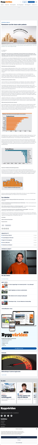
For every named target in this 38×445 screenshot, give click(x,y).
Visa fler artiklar (3, 374)
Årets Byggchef (28, 4)
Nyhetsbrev (3, 421)
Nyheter (2, 4)
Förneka (19, 439)
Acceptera (19, 437)
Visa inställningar (19, 442)
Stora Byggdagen (20, 4)
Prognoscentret (8, 225)
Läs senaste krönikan (4, 278)
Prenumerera (3, 424)
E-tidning (2, 422)
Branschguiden (13, 4)
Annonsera (3, 426)
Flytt (3, 225)
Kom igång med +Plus (19, 348)
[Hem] (6, 1)
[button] (36, 428)
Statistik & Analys (5, 22)
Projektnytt (7, 4)
